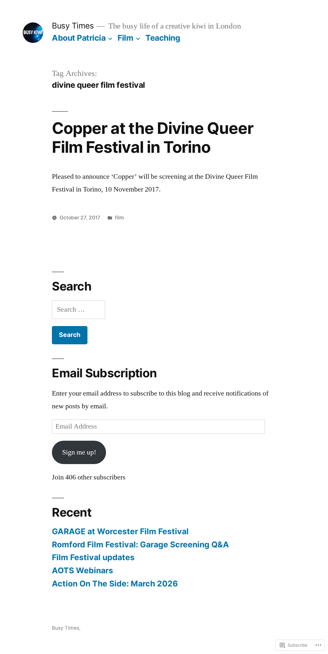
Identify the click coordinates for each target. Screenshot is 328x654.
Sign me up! (79, 452)
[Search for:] (78, 309)
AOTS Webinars (82, 570)
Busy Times (73, 25)
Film (125, 38)
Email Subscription (104, 373)
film (119, 218)
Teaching (162, 38)
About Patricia (78, 38)
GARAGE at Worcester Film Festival (120, 531)
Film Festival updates (93, 557)
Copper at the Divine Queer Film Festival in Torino (152, 138)
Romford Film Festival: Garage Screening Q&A (140, 544)
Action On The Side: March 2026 (115, 583)
